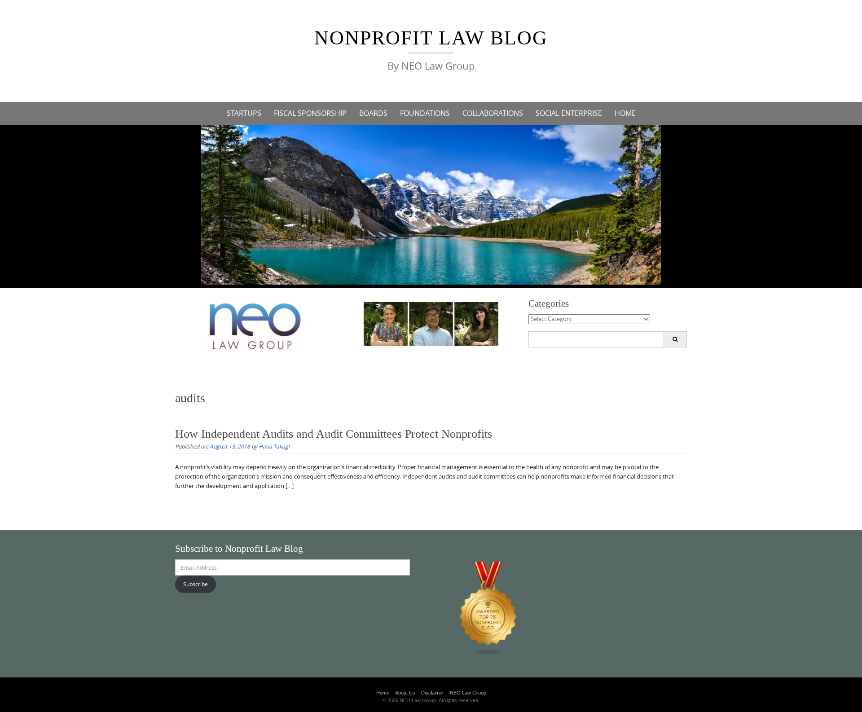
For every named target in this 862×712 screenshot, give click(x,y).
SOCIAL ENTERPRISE (569, 113)
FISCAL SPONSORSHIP (310, 113)
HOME (625, 113)
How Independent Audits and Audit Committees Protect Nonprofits (333, 433)
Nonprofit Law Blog (431, 38)
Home (382, 692)
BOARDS (373, 113)
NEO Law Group (468, 692)
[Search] (675, 339)
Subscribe (195, 584)
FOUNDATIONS (425, 113)
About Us (405, 692)
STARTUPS (244, 113)
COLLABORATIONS (492, 113)
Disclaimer (432, 692)
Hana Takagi (274, 446)
